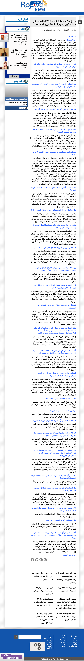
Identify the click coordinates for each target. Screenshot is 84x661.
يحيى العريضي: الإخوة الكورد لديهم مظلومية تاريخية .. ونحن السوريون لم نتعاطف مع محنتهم (19, 39)
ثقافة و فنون (48, 638)
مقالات (62, 638)
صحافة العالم (73, 646)
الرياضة (49, 648)
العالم (75, 644)
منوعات (49, 640)
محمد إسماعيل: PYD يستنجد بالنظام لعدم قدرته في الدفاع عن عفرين (43, 602)
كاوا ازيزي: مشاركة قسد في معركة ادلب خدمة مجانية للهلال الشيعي (42, 576)
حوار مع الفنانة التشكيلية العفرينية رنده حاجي (18, 65)
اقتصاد (50, 642)
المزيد (24, 108)
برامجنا (62, 640)
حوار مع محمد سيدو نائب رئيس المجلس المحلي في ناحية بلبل (43, 591)
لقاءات (65, 30)
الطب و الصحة (49, 645)
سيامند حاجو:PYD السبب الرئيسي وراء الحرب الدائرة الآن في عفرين (66, 616)
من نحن (62, 644)
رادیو (63, 646)
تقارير (63, 642)
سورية (75, 638)
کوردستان (74, 636)
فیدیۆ (50, 636)
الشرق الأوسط (75, 641)
